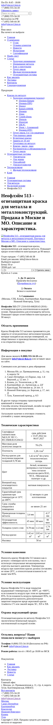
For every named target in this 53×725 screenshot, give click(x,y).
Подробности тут (26, 283)
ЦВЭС (22, 124)
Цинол (22, 106)
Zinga (21, 114)
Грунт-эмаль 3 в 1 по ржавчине (28, 132)
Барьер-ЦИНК (26, 108)
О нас (16, 42)
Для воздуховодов (22, 164)
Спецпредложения (16, 85)
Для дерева (18, 159)
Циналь (22, 119)
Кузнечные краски (22, 138)
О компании (13, 40)
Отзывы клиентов (22, 45)
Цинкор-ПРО (25, 103)
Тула (3, 717)
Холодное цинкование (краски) (28, 98)
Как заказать (13, 77)
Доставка (11, 80)
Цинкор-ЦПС (26, 130)
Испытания (18, 50)
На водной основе (16, 185)
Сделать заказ (43, 270)
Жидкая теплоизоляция (24, 72)
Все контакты (8, 690)
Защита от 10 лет (21, 140)
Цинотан (23, 122)
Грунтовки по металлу (24, 143)
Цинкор (23, 111)
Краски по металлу (16, 95)
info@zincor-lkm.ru (22, 359)
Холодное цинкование (24, 61)
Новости (17, 48)
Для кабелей (19, 162)
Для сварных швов (22, 135)
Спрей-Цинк (25, 116)
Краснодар (6, 709)
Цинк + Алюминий (28, 127)
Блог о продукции (22, 66)
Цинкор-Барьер (26, 100)
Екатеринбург (8, 706)
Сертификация (20, 53)
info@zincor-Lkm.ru (10, 5)
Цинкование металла (23, 64)
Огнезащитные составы (25, 74)
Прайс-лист (13, 56)
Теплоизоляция (14, 167)
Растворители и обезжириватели (29, 148)
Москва (5, 701)
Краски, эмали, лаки (23, 146)
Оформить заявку (10, 10)
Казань (4, 714)
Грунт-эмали (19, 69)
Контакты (12, 82)
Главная (11, 37)
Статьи (10, 58)
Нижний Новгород (10, 711)
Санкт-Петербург (10, 703)
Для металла (19, 156)
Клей (9, 172)
